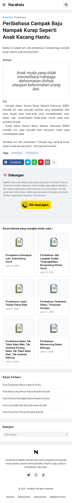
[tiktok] (43, 475)
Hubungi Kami (40, 497)
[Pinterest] (41, 162)
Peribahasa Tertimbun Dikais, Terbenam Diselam (53, 305)
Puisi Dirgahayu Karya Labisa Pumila (22, 384)
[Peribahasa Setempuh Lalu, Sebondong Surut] (18, 242)
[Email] (47, 162)
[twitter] (28, 475)
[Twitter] (28, 162)
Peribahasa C (32, 153)
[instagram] (36, 475)
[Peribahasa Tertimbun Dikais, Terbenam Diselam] (53, 288)
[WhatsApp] (34, 162)
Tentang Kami (24, 497)
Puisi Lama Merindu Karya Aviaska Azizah (25, 405)
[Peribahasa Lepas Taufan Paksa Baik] (18, 288)
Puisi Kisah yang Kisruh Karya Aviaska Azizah (26, 391)
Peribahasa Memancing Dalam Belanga (51, 344)
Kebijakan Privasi (57, 497)
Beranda (7, 17)
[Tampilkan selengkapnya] (54, 162)
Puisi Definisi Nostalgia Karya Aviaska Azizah (26, 398)
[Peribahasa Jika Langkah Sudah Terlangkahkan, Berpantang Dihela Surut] (53, 242)
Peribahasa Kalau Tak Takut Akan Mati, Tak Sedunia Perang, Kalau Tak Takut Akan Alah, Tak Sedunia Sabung (18, 349)
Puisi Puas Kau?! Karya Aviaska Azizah (23, 412)
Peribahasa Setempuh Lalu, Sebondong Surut (19, 258)
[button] (4, 5)
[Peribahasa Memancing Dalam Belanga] (53, 328)
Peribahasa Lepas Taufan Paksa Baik (16, 303)
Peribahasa (20, 17)
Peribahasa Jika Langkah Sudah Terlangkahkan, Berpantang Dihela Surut (51, 262)
